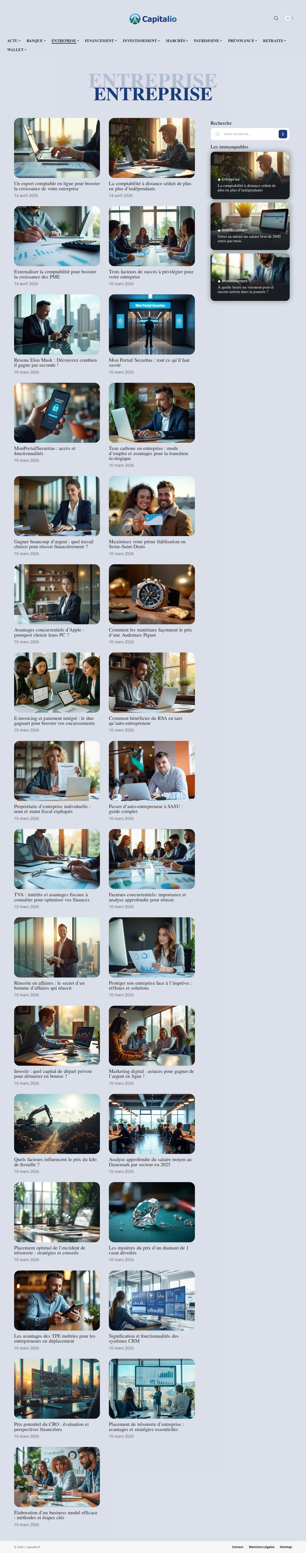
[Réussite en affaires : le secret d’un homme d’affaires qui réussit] (57, 947)
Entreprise (230, 179)
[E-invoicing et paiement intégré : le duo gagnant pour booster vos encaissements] (57, 682)
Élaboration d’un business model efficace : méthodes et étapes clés (55, 1515)
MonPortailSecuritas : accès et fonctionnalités (44, 450)
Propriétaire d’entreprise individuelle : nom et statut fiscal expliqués (52, 808)
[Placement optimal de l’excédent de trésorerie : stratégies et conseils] (57, 1212)
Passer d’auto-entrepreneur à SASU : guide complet (146, 808)
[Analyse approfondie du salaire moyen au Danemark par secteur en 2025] (152, 1124)
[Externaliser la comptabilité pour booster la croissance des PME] (57, 236)
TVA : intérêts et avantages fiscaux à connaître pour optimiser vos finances (52, 897)
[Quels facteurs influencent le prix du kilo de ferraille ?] (57, 1124)
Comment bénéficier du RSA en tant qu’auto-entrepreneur (145, 720)
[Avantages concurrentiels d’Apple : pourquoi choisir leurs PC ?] (57, 594)
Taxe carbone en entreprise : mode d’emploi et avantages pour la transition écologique (148, 453)
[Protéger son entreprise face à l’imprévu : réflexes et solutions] (152, 947)
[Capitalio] (153, 18)
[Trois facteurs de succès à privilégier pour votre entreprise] (152, 236)
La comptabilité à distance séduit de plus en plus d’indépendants (150, 185)
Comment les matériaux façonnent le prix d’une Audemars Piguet (150, 632)
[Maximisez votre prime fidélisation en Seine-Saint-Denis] (152, 506)
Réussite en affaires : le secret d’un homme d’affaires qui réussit (49, 985)
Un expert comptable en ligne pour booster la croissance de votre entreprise (57, 185)
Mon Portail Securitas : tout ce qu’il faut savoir (149, 362)
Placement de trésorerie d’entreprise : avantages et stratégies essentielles (146, 1426)
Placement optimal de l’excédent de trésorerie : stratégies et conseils (49, 1250)
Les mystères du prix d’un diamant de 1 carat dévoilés (149, 1250)
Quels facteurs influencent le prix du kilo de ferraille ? (55, 1161)
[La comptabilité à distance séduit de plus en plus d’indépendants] (152, 148)
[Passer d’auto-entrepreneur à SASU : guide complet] (152, 771)
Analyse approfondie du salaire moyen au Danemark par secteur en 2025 (150, 1161)
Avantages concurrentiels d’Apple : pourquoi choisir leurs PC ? (49, 632)
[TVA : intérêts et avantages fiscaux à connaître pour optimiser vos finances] (57, 859)
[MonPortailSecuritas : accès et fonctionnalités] (57, 413)
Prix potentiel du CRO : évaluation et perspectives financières (51, 1426)
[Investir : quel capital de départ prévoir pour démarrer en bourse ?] (57, 1036)
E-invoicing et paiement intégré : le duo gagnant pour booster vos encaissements (54, 720)
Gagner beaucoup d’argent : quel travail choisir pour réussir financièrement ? (53, 544)
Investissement (235, 230)
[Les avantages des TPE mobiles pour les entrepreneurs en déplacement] (57, 1301)
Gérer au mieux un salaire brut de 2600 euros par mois (249, 238)
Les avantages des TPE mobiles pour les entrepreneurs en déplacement (54, 1338)
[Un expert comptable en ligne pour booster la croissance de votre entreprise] (57, 148)
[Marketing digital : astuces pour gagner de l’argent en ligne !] (152, 1036)
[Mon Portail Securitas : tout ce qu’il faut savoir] (152, 324)
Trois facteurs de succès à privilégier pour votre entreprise (151, 274)
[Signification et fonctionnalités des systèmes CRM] (152, 1301)
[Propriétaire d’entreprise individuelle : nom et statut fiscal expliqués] (57, 771)
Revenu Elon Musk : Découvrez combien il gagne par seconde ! (55, 362)
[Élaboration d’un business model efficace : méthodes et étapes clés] (57, 1477)
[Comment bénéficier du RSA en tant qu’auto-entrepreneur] (152, 682)
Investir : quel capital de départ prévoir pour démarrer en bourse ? (53, 1073)
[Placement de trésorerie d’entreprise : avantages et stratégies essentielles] (152, 1389)
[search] (276, 18)
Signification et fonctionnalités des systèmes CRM (144, 1338)
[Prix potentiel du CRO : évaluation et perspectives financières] (57, 1389)
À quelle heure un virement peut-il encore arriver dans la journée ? (246, 289)
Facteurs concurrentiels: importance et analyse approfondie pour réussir (147, 897)
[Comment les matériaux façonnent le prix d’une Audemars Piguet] (152, 594)
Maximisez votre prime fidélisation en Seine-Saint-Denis (147, 544)
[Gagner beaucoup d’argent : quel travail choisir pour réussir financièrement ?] (57, 506)
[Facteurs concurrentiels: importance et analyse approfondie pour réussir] (152, 859)
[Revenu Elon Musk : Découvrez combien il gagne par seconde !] (57, 324)
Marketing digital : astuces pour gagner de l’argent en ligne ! (151, 1073)
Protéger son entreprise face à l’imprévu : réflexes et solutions (150, 985)
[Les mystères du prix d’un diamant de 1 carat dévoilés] (152, 1212)
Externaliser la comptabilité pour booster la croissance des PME (55, 274)
